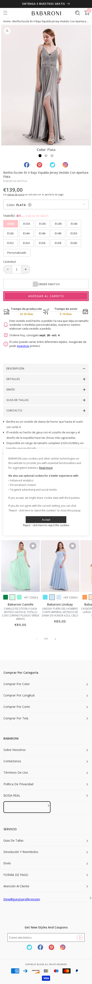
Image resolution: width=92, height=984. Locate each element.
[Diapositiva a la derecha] (55, 639)
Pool (45, 597)
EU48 (58, 233)
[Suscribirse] (79, 937)
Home (7, 21)
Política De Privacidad (18, 784)
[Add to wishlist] (33, 546)
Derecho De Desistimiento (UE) (27, 807)
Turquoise (19, 597)
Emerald (5, 597)
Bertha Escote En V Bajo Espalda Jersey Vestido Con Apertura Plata (51, 21)
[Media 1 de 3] (40, 156)
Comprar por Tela (15, 718)
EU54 (26, 243)
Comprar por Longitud (18, 695)
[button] (5, 13)
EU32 (10, 224)
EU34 (26, 224)
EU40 (74, 224)
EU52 (10, 243)
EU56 (42, 243)
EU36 (42, 224)
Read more (46, 468)
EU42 (10, 233)
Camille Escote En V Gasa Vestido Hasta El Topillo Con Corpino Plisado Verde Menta (20, 614)
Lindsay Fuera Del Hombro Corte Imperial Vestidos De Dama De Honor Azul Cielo (60, 612)
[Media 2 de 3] (46, 156)
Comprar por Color (16, 684)
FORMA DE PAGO (15, 875)
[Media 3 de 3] (52, 156)
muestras (23, 346)
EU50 (74, 233)
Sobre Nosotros (14, 750)
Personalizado (16, 253)
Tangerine (84, 597)
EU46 (42, 233)
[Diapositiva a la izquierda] (36, 639)
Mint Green (12, 597)
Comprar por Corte (16, 707)
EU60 (74, 243)
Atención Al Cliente (16, 886)
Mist (58, 597)
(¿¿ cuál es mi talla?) (32, 215)
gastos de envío (16, 194)
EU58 (58, 243)
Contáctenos (12, 761)
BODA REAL (11, 795)
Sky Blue (52, 597)
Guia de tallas (13, 840)
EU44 (26, 233)
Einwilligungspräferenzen (21, 899)
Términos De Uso (15, 772)
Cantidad (9, 262)
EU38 (58, 224)
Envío (7, 863)
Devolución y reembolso (20, 852)
